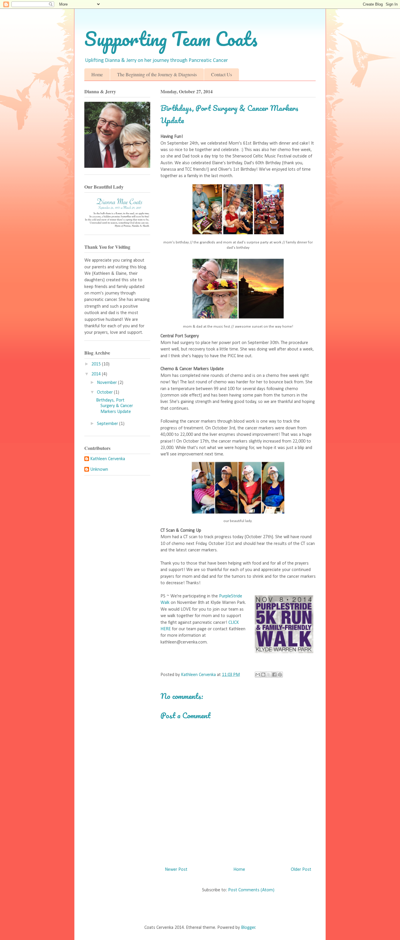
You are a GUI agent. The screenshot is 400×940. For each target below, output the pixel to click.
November (107, 382)
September (108, 423)
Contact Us (221, 74)
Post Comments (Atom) (251, 890)
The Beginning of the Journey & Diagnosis (157, 74)
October (105, 392)
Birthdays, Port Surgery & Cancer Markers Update (114, 406)
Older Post (301, 869)
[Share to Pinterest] (280, 675)
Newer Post (176, 869)
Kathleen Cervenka (107, 459)
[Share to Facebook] (274, 675)
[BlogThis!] (263, 675)
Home (97, 74)
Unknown (99, 469)
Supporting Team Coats (170, 38)
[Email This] (258, 675)
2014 (96, 374)
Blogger (248, 927)
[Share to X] (269, 675)
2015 (96, 364)
